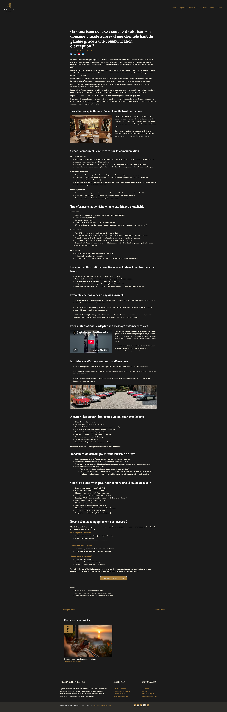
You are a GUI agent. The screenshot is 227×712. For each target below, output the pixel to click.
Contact (145, 691)
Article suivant (160, 610)
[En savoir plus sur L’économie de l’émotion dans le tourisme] (88, 640)
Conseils (73, 51)
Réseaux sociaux (119, 694)
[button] (196, 8)
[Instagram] (141, 705)
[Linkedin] (83, 54)
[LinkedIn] (138, 705)
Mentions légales (148, 694)
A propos (145, 689)
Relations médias (120, 689)
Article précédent (67, 610)
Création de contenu (121, 696)
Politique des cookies (149, 696)
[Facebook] (71, 54)
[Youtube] (148, 705)
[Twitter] (75, 54)
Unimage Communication (102, 705)
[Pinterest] (79, 54)
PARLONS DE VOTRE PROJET (113, 578)
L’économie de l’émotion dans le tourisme (80, 659)
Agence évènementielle (122, 691)
